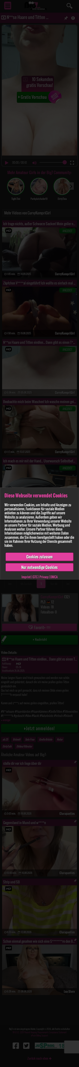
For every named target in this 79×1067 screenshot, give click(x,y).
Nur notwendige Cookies (39, 567)
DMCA (54, 577)
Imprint (26, 577)
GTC (35, 577)
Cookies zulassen (39, 556)
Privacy (44, 577)
